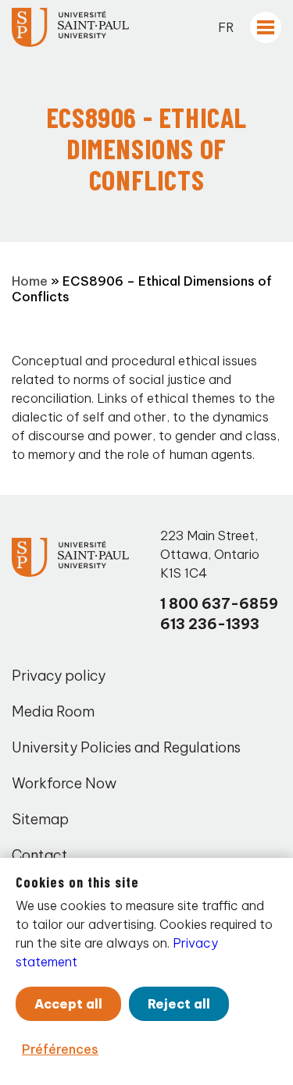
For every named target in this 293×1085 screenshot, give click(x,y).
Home (30, 281)
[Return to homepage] (70, 27)
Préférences (60, 1049)
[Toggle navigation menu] (265, 27)
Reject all (179, 1004)
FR (226, 27)
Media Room (53, 711)
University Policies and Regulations (126, 747)
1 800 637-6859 (219, 604)
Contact (40, 855)
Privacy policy (58, 676)
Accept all (68, 1004)
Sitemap (40, 819)
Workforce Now (64, 783)
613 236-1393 (209, 624)
